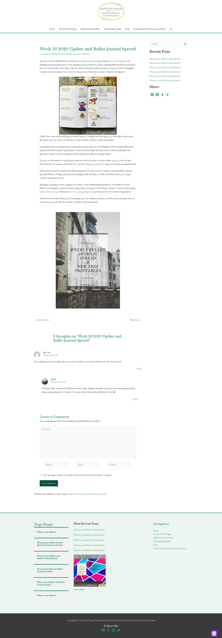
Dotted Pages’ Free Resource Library (149, 29)
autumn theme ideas (48, 191)
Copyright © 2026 (81, 620)
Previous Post (41, 320)
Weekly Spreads (73, 54)
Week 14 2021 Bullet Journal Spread (165, 67)
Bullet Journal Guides (90, 29)
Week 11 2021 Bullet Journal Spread (165, 80)
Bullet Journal (58, 54)
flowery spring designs (79, 191)
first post (113, 61)
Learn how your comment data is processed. (87, 494)
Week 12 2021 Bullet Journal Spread (165, 76)
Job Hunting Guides (112, 29)
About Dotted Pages (68, 29)
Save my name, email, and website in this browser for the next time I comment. (77, 475)
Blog (127, 29)
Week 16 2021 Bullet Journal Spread (165, 63)
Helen (53, 379)
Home (52, 29)
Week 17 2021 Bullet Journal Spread (165, 59)
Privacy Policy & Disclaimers (142, 620)
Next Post (136, 320)
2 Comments (45, 54)
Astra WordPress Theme (118, 620)
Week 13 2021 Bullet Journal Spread (165, 72)
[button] (171, 29)
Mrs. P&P (46, 353)
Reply (139, 368)
